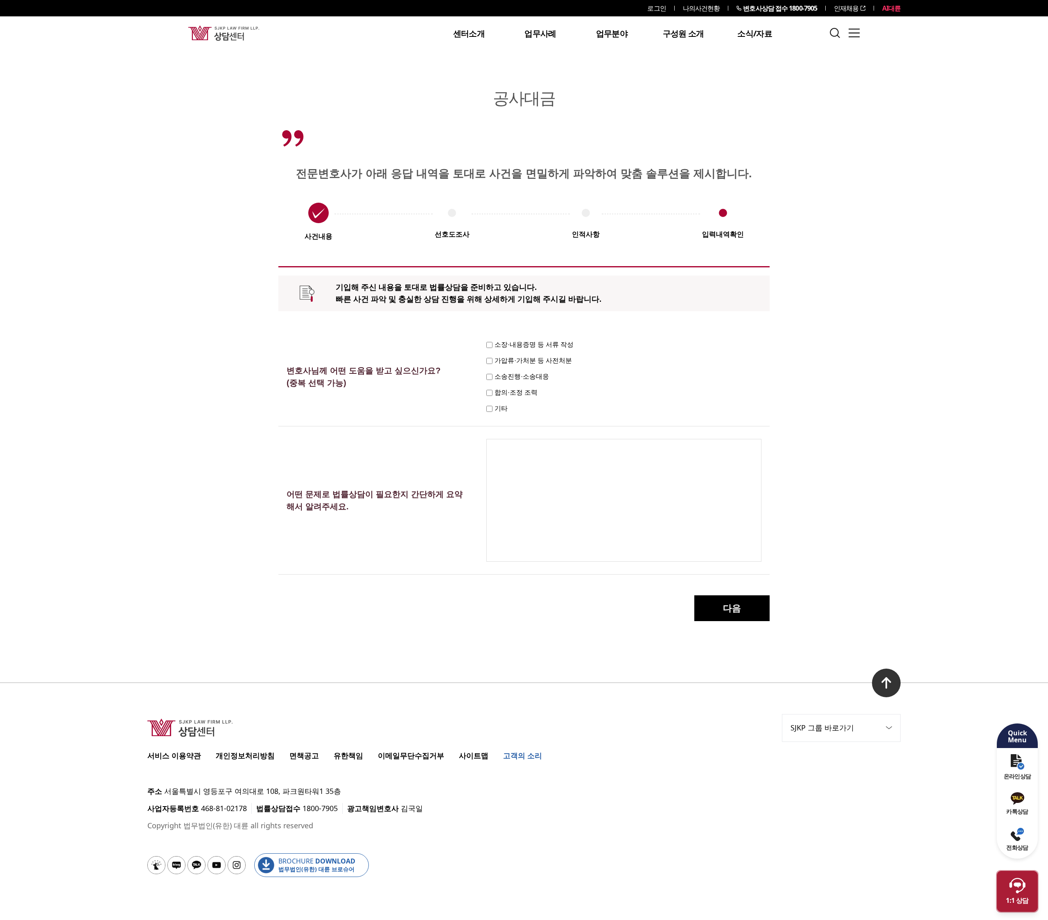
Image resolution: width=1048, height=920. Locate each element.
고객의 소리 (522, 755)
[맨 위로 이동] (886, 683)
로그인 (656, 8)
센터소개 (469, 33)
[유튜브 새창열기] (217, 865)
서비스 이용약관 (174, 755)
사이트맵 (473, 755)
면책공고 (304, 755)
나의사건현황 (701, 8)
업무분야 (612, 33)
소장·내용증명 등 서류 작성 (534, 344)
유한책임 (348, 755)
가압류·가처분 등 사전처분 (533, 360)
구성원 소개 (683, 33)
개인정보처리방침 (245, 755)
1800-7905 (780, 8)
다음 (732, 608)
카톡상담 (1017, 811)
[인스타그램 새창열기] (237, 865)
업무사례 (540, 33)
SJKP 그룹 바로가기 (822, 727)
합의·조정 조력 (516, 392)
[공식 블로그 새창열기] (176, 865)
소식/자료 (754, 33)
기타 (501, 408)
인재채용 (846, 8)
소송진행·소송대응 (522, 376)
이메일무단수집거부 (411, 755)
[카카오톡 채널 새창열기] (196, 865)
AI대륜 (891, 8)
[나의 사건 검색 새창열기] (156, 865)
